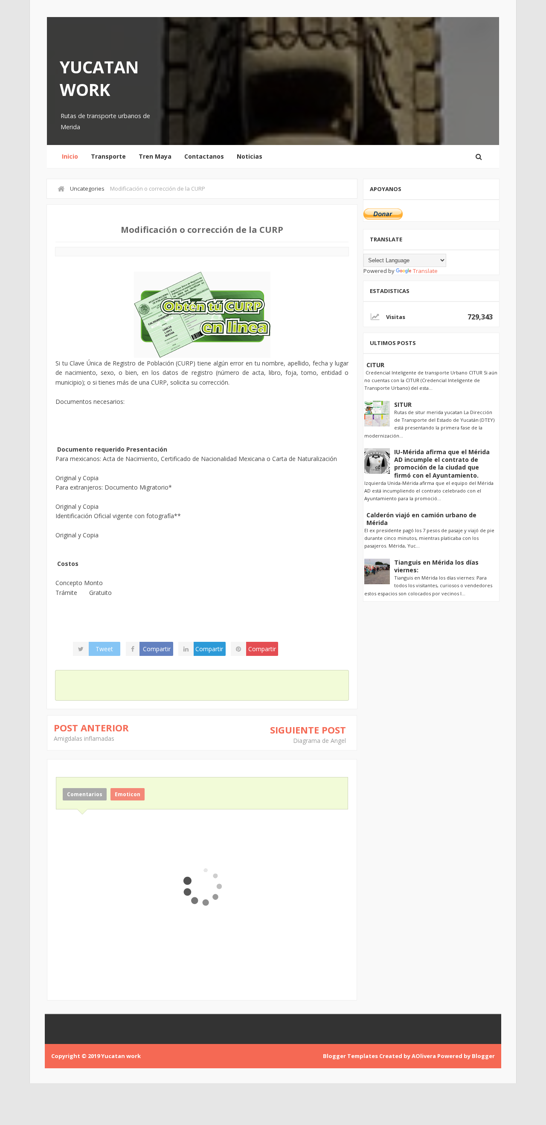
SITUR (403, 404)
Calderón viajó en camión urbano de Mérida (421, 519)
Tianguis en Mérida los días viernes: (436, 566)
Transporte (108, 156)
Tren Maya (155, 156)
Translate (425, 271)
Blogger (483, 1056)
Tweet (104, 649)
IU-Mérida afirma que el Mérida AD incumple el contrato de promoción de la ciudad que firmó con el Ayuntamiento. (442, 463)
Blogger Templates (350, 1056)
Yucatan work (99, 78)
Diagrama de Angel (319, 740)
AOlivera (424, 1056)
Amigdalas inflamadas (84, 738)
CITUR (375, 365)
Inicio (70, 156)
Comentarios (84, 794)
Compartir (157, 649)
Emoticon (127, 794)
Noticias (249, 156)
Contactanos (204, 156)
